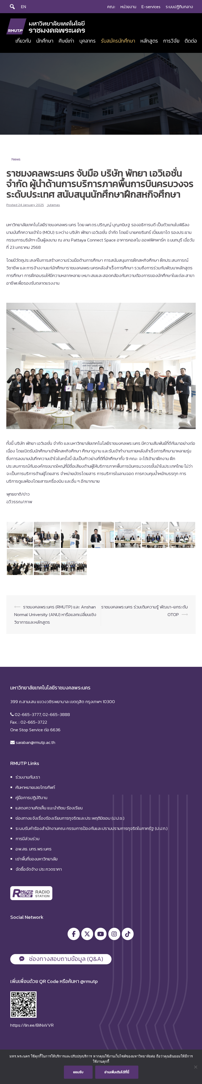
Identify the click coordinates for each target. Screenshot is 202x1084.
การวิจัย (171, 41)
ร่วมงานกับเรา (28, 777)
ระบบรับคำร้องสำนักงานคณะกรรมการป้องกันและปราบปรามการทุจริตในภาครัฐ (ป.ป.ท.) (92, 828)
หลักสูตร (149, 41)
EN (23, 6)
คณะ (111, 6)
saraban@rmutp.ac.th (35, 742)
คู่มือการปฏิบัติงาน (31, 797)
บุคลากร (87, 41)
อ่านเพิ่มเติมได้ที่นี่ (116, 1072)
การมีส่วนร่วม (27, 838)
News (16, 159)
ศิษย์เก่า (66, 41)
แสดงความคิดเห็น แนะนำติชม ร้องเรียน (49, 807)
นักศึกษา (44, 41)
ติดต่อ (191, 41)
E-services (151, 6)
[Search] (12, 6)
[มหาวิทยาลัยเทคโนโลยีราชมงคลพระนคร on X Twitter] (87, 934)
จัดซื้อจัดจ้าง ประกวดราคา (39, 869)
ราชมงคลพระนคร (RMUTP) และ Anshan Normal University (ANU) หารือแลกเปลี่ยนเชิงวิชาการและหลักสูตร (55, 614)
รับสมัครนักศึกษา (118, 41)
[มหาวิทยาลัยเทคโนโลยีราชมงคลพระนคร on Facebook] (73, 934)
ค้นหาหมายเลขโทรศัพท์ (35, 787)
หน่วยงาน (128, 6)
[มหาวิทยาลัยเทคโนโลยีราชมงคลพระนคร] (45, 26)
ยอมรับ (78, 1072)
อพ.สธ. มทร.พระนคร (34, 848)
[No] (195, 1067)
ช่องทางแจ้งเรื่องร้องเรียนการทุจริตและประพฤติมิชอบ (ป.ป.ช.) (70, 818)
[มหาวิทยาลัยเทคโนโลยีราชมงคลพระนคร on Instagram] (114, 934)
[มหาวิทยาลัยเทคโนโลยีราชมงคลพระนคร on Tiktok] (128, 934)
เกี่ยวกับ (23, 41)
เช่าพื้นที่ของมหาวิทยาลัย (37, 858)
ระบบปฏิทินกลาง (179, 6)
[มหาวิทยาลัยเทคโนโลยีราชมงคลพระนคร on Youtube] (101, 934)
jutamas (53, 204)
